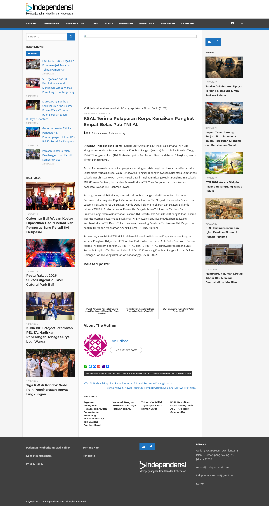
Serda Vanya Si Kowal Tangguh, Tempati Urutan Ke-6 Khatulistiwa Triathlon (151, 388)
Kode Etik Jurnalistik (39, 455)
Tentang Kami (91, 447)
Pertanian (126, 23)
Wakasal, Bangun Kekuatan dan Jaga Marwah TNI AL (124, 405)
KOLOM (209, 52)
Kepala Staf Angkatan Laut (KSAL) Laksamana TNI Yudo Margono (157, 373)
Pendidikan (146, 23)
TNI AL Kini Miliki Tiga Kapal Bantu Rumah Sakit (151, 405)
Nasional (32, 23)
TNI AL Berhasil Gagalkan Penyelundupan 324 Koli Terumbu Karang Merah (128, 383)
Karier (200, 483)
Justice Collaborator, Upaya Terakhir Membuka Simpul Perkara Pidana (223, 91)
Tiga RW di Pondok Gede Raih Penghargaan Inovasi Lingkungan (47, 389)
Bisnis (109, 23)
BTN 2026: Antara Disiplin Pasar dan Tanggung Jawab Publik (223, 186)
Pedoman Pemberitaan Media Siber (48, 447)
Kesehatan (168, 23)
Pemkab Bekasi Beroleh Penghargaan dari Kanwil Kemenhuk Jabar (57, 155)
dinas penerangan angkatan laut (103, 373)
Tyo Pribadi (120, 340)
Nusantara (51, 23)
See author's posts (126, 350)
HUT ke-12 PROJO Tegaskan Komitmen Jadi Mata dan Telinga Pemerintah (58, 65)
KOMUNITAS (33, 178)
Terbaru (33, 53)
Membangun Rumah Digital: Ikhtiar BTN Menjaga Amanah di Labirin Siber (224, 278)
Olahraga (188, 23)
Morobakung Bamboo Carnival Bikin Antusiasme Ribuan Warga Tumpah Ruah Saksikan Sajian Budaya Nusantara (49, 110)
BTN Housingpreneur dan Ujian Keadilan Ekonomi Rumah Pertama (222, 232)
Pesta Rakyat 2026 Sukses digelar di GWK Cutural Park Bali (45, 280)
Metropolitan (75, 23)
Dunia (94, 23)
